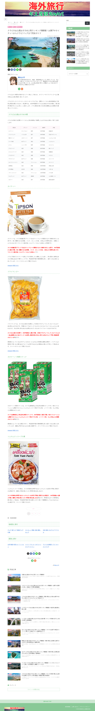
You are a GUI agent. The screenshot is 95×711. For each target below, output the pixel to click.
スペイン (31, 547)
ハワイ (54, 544)
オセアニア (52, 530)
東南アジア (20, 26)
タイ (15, 26)
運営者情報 (67, 706)
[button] (20, 69)
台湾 (9, 544)
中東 (9, 532)
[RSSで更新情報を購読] (22, 89)
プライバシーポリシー (85, 706)
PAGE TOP (48, 701)
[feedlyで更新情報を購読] (19, 89)
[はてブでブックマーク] (14, 69)
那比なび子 (21, 77)
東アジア (14, 530)
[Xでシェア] (9, 69)
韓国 (12, 544)
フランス (31, 544)
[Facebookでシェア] (12, 69)
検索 (67, 20)
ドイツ (27, 544)
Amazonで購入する (13, 265)
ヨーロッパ (28, 530)
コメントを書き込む (33, 689)
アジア (10, 26)
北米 (44, 530)
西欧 (33, 530)
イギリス (37, 544)
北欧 (36, 530)
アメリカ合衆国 (47, 544)
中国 (14, 544)
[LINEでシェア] (17, 69)
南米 (47, 530)
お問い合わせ (75, 706)
